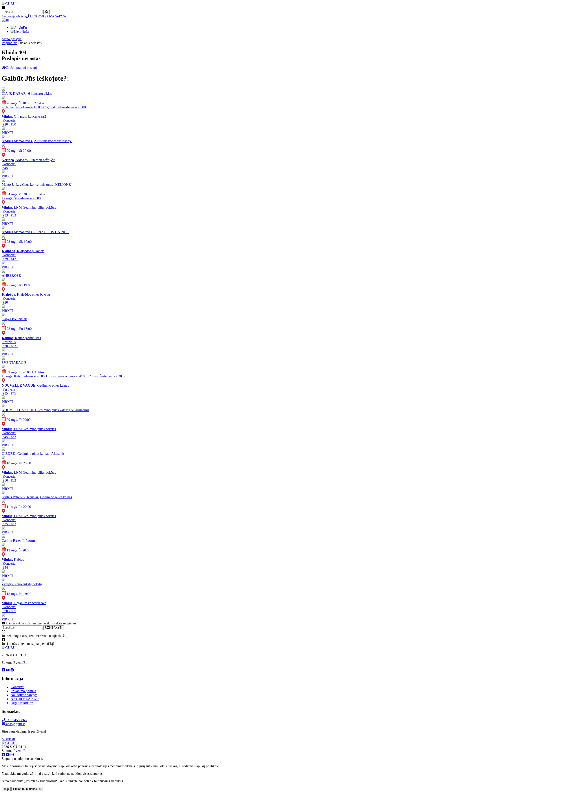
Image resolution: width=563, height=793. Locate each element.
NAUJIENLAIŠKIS (25, 699)
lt (8, 20)
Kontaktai (17, 687)
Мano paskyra (12, 39)
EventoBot (20, 662)
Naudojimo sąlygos (24, 695)
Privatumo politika (23, 691)
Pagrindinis (9, 43)
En (25, 27)
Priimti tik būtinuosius (27, 789)
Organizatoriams (22, 703)
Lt (27, 31)
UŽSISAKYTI (53, 627)
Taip (6, 789)
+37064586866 (34, 16)
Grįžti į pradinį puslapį (21, 67)
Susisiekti (8, 739)
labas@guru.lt (15, 724)
